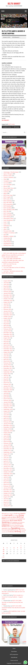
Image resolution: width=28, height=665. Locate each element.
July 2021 (6, 375)
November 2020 (8, 389)
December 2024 (8, 313)
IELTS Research (15, 37)
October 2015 (7, 493)
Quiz (5, 234)
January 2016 (7, 488)
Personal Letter (8, 231)
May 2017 (6, 459)
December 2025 (8, 295)
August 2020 (7, 391)
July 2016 (6, 477)
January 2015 (7, 505)
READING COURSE (8, 236)
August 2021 (7, 373)
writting (23, 531)
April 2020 (6, 397)
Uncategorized (7, 243)
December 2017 (8, 446)
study (7, 530)
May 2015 (6, 502)
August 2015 (7, 496)
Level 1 (5, 222)
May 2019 (6, 416)
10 (3, 549)
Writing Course (7, 245)
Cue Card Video (8, 184)
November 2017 (8, 448)
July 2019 (6, 413)
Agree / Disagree (8, 174)
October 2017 (7, 450)
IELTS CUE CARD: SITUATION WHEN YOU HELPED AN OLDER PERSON (13, 607)
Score (9, 528)
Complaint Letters (7, 127)
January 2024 (7, 330)
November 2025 (8, 297)
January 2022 (7, 364)
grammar (4, 517)
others (5, 229)
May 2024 (6, 323)
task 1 (18, 530)
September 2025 (8, 300)
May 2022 (6, 357)
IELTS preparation (8, 204)
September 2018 (8, 430)
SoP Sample (7, 240)
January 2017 (7, 466)
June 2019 (6, 414)
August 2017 (7, 454)
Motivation (6, 225)
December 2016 (8, 468)
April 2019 (6, 418)
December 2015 (8, 489)
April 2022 (6, 359)
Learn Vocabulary (8, 220)
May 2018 (6, 438)
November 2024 (8, 314)
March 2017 (7, 463)
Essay (21, 515)
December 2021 (8, 366)
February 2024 (7, 329)
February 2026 (7, 291)
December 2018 (8, 425)
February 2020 (7, 400)
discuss (13, 515)
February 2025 (7, 309)
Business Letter (8, 175)
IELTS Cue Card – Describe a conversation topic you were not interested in (13, 591)
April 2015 (6, 504)
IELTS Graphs (7, 197)
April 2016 (6, 482)
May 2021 (6, 379)
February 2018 (7, 443)
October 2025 (7, 298)
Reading (4, 526)
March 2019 (7, 420)
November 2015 (8, 491)
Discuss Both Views (9, 188)
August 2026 (7, 280)
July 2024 (6, 320)
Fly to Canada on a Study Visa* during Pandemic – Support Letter (12, 596)
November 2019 (8, 405)
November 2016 (8, 470)
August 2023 (7, 338)
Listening (5, 525)
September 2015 (8, 495)
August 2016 (7, 475)
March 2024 (7, 327)
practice (12, 525)
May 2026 (6, 286)
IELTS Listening (7, 200)
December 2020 (8, 388)
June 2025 (6, 305)
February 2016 (7, 486)
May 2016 (6, 480)
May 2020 (6, 395)
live (10, 525)
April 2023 (6, 343)
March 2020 (7, 398)
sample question (16, 526)
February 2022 (7, 363)
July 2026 (6, 282)
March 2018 (7, 441)
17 (3, 551)
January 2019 (7, 423)
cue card (8, 515)
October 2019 (7, 407)
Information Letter (8, 218)
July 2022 (6, 354)
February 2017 (7, 464)
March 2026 (7, 289)
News (5, 227)
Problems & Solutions (9, 232)
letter (20, 523)
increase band (15, 523)
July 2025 (6, 304)
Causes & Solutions (9, 177)
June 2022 (6, 355)
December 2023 (8, 332)
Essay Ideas (6, 190)
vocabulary (11, 531)
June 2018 (6, 436)
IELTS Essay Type (8, 195)
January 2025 (7, 311)
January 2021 (7, 386)
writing (17, 531)
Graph (8, 517)
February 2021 (7, 384)
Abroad (4, 513)
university (3, 531)
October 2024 (7, 316)
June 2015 (6, 500)
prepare (22, 525)
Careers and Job (14, 660)
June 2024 (6, 322)
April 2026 (6, 288)
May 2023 (6, 341)
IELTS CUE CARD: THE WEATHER (12, 258)
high (11, 517)
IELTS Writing (7, 216)
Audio (15, 513)
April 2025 (6, 307)
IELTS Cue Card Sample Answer (12, 519)
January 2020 (7, 402)
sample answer (10, 526)
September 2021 (8, 372)
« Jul (3, 557)
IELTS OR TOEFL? (8, 202)
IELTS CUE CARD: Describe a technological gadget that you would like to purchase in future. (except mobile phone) (14, 254)
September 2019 (8, 409)
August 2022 (7, 352)
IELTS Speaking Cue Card (15, 522)
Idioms (5, 193)
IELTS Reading (7, 206)
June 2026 (6, 284)
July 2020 (6, 393)
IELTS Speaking (7, 207)
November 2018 (8, 427)
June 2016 (6, 479)
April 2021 (6, 380)
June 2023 (6, 339)
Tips (20, 530)
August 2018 (7, 432)
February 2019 (7, 422)
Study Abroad (7, 241)
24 (3, 553)
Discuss (5, 186)
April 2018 (6, 439)
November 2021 (8, 368)
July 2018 (6, 434)
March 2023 (7, 345)
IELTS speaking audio (9, 209)
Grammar (6, 191)
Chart (5, 179)
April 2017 (6, 461)
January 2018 (7, 445)
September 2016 (8, 473)
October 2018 (7, 429)
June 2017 (6, 457)
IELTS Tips (6, 211)
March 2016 (7, 484)
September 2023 (8, 336)
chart (3, 515)
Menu (2, 11)
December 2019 (8, 404)
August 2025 (7, 302)
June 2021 (6, 377)
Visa (6, 531)
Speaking (15, 528)
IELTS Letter (11, 124)
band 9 (23, 513)
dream (17, 515)
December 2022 (8, 347)
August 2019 (7, 411)
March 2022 (7, 361)
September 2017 (8, 452)
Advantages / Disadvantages (11, 172)
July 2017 (6, 455)
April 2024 (6, 325)
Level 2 (5, 223)
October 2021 (7, 370)
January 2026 (7, 293)
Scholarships (7, 238)
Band (19, 513)
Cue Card (6, 182)
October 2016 (7, 471)
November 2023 (8, 334)
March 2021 (7, 382)
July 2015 (6, 498)
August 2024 (7, 318)
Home (14, 648)
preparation (17, 525)
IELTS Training (7, 213)
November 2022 (8, 348)
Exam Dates (14, 651)
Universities (24, 530)
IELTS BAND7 (14, 3)
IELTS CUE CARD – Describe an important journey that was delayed (12, 602)
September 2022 (8, 350)
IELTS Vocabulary (8, 215)
